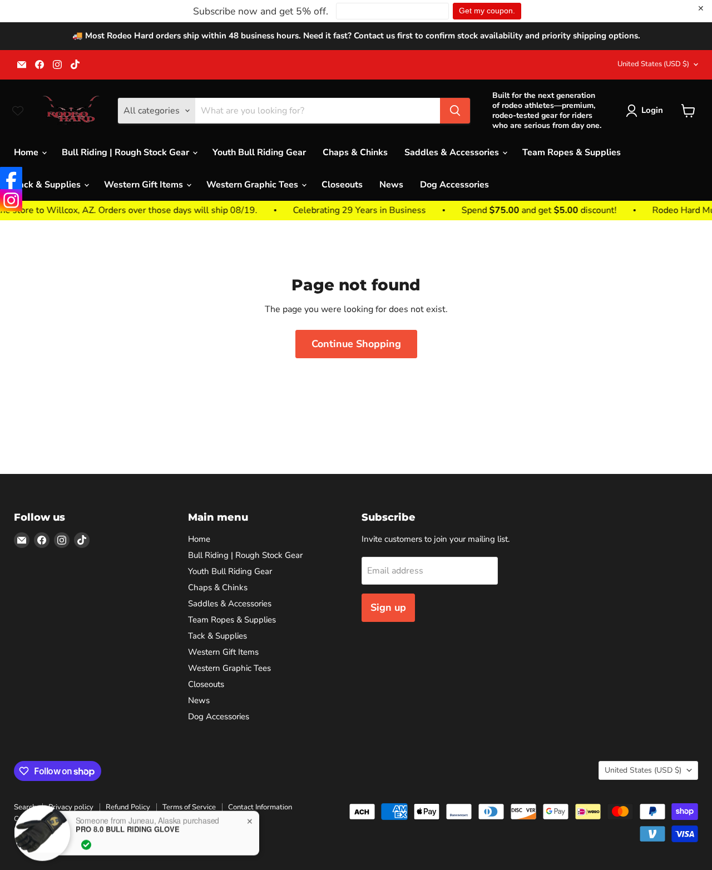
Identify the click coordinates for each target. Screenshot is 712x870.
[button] (647, 110)
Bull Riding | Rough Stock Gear (126, 152)
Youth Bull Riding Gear (259, 152)
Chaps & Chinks (355, 152)
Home (27, 152)
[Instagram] (11, 200)
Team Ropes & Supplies (571, 152)
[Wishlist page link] (17, 110)
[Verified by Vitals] (86, 843)
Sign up (388, 607)
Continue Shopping (356, 343)
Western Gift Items (144, 185)
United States (653, 64)
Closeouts (342, 185)
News (391, 185)
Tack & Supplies (48, 185)
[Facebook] (11, 178)
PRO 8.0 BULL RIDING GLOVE (128, 827)
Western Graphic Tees (253, 185)
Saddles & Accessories (452, 152)
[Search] (455, 110)
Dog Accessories (454, 185)
